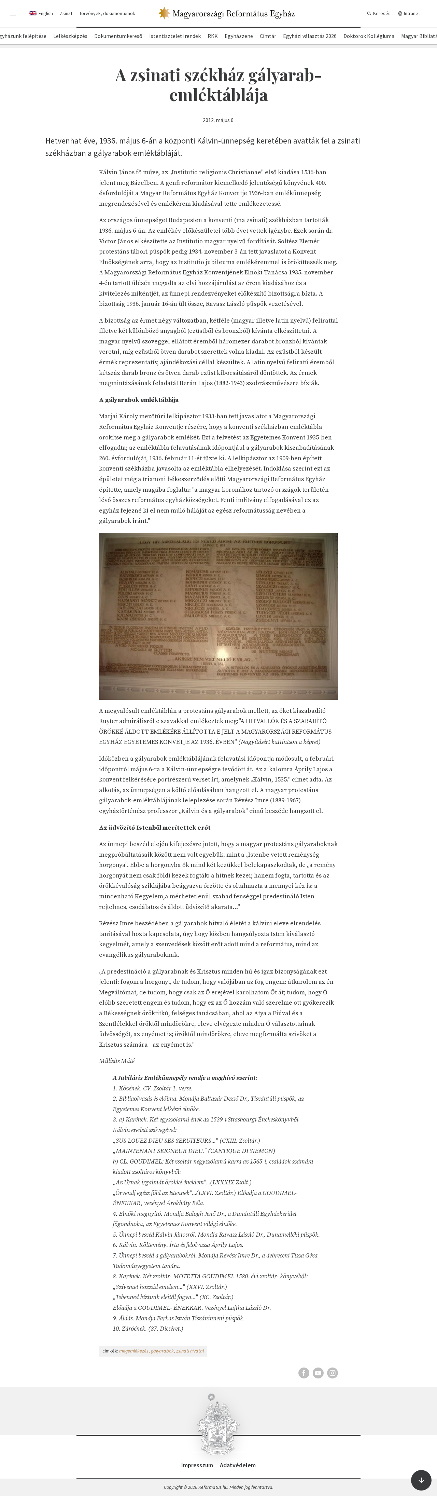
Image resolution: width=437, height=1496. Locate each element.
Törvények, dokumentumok (107, 13)
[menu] (13, 13)
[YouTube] (318, 1373)
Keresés (381, 13)
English (46, 13)
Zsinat (66, 13)
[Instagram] (332, 1373)
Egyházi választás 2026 (310, 35)
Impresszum (197, 1465)
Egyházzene (239, 35)
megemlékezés (134, 1351)
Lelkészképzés (70, 35)
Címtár (268, 35)
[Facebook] (303, 1373)
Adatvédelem (238, 1465)
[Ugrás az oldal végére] (421, 1480)
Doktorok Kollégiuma (368, 35)
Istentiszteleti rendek (175, 35)
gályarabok (162, 1351)
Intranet (411, 13)
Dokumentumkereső (118, 35)
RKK (213, 35)
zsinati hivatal (190, 1351)
